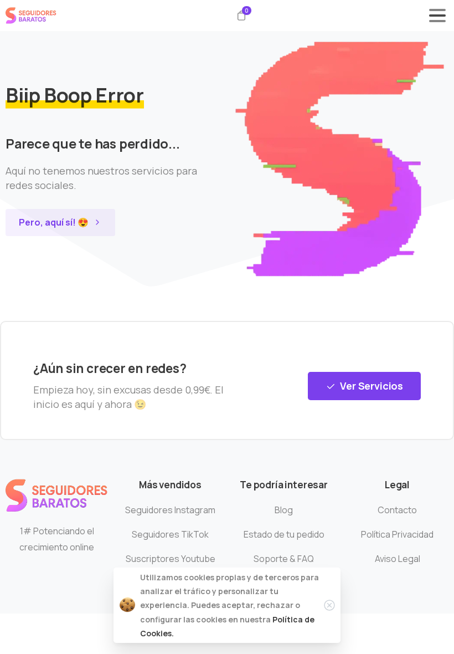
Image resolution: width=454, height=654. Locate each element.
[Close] (329, 605)
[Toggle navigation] (437, 15)
